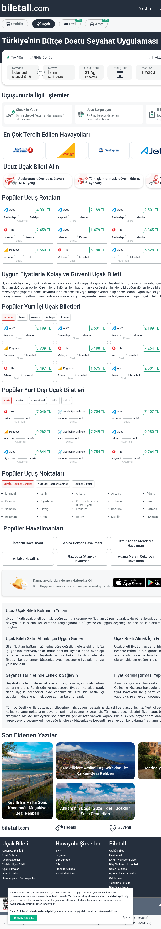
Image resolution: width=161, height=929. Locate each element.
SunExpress (63, 859)
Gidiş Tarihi (91, 68)
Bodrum (116, 509)
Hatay (80, 516)
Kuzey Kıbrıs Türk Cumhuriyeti (87, 503)
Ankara (35, 317)
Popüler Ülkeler (83, 483)
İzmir (22, 317)
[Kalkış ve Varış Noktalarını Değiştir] (41, 72)
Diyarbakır (47, 501)
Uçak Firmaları (10, 869)
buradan (39, 911)
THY (58, 850)
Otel (74, 22)
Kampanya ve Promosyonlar (18, 878)
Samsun (10, 509)
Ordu (43, 516)
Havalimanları (10, 873)
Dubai (66, 400)
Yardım (145, 8)
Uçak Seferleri (10, 855)
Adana (65, 317)
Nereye (52, 68)
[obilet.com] (25, 12)
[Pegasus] (66, 150)
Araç (100, 22)
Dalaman (11, 516)
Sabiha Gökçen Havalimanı (82, 543)
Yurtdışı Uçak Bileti (13, 864)
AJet (58, 864)
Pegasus (61, 855)
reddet (48, 900)
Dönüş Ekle (120, 68)
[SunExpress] (109, 150)
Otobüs (16, 24)
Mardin (115, 516)
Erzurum (81, 509)
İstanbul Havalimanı (28, 543)
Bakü (7, 400)
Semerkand (38, 400)
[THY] (23, 150)
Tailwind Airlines (65, 873)
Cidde (54, 400)
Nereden (17, 68)
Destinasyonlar (11, 859)
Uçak (45, 24)
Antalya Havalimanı (27, 559)
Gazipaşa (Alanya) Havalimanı (82, 559)
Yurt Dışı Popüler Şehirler (53, 483)
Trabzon (116, 501)
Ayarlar (126, 917)
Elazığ (44, 509)
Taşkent (20, 400)
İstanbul (8, 317)
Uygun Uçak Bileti (12, 850)
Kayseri (10, 501)
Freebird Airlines (65, 869)
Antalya (50, 317)
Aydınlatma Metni (20, 903)
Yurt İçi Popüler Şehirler (18, 483)
